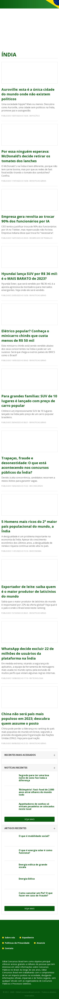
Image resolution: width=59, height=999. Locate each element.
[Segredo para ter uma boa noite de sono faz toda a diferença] (10, 778)
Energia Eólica (27, 878)
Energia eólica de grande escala (33, 866)
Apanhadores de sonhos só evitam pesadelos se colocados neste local (36, 806)
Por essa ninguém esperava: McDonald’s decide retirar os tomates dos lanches (25, 156)
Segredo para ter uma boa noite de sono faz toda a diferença (34, 778)
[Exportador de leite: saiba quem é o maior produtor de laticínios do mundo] (29, 570)
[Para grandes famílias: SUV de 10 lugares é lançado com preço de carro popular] (29, 379)
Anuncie (41, 943)
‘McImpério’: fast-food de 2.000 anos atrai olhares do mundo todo (36, 792)
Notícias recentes (15, 767)
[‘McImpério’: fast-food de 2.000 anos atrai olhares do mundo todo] (10, 792)
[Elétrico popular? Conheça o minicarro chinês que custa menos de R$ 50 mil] (29, 314)
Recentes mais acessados (20, 754)
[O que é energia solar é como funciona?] (10, 853)
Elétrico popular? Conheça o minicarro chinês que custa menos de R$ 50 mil (25, 336)
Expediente (28, 937)
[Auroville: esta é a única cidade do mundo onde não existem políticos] (29, 72)
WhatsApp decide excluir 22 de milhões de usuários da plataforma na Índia (27, 653)
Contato (9, 948)
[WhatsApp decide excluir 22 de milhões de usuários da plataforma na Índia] (29, 632)
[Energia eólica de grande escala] (10, 867)
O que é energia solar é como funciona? (35, 851)
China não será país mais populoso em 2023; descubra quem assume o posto (25, 718)
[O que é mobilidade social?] (10, 839)
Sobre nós (10, 937)
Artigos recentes (15, 828)
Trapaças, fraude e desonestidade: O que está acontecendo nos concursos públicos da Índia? (25, 465)
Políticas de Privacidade (17, 943)
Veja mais (29, 819)
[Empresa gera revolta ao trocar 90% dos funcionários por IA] (29, 200)
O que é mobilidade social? (34, 836)
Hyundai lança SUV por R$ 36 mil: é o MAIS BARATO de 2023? (29, 276)
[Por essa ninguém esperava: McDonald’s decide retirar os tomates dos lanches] (29, 134)
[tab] (29, 755)
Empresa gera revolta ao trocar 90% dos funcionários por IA (27, 219)
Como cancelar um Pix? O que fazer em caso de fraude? (36, 894)
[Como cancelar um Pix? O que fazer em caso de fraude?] (10, 896)
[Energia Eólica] (10, 882)
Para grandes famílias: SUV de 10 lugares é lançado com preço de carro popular (29, 401)
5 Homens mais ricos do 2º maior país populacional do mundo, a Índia (29, 526)
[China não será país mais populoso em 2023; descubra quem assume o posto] (29, 697)
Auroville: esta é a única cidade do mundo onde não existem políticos (27, 94)
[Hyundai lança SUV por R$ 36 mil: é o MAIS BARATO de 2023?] (29, 257)
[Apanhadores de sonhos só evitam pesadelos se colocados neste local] (10, 807)
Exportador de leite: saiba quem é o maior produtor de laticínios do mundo (28, 591)
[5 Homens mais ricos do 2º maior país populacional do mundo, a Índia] (29, 505)
